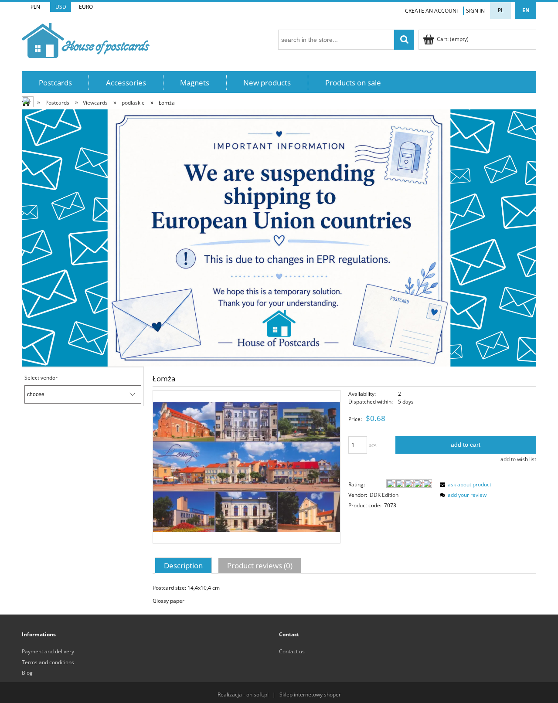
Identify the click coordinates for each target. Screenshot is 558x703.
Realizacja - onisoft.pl (243, 694)
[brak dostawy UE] (279, 237)
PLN (35, 6)
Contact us (292, 651)
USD (60, 6)
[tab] (184, 565)
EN (526, 10)
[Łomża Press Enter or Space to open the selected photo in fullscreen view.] (246, 466)
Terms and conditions (48, 662)
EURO (86, 6)
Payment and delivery (48, 651)
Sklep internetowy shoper (310, 694)
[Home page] (86, 39)
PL (501, 10)
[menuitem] (55, 82)
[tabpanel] (344, 594)
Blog (27, 672)
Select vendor (41, 378)
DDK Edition (384, 495)
